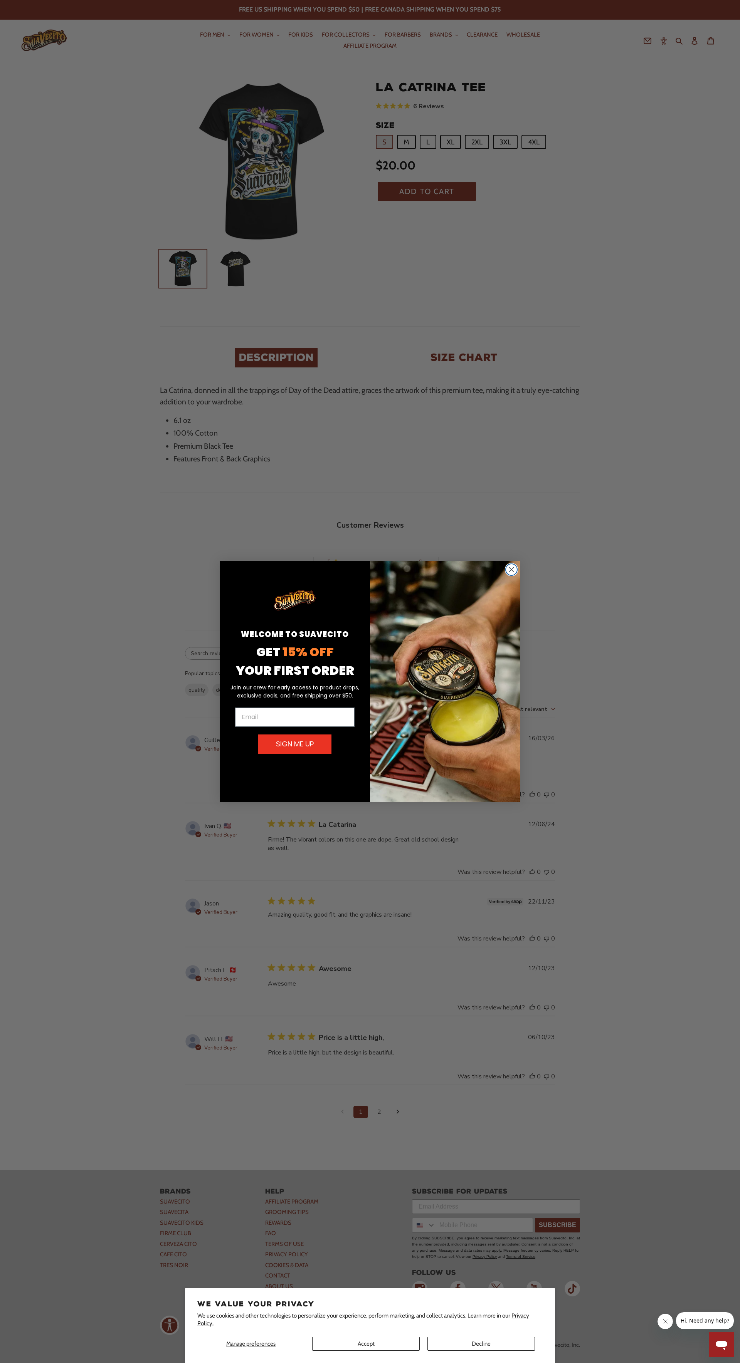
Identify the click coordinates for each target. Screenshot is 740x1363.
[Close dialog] (511, 569)
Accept (366, 1343)
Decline (481, 1343)
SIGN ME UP (295, 744)
